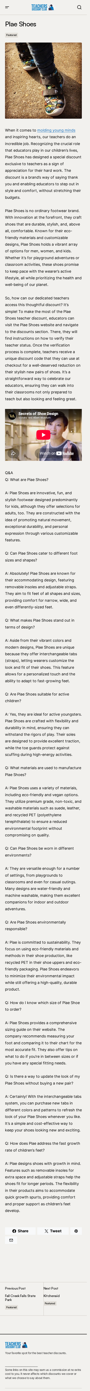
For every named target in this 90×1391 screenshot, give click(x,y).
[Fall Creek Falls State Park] (24, 1298)
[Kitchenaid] (63, 1298)
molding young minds (56, 130)
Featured (11, 35)
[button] (7, 7)
